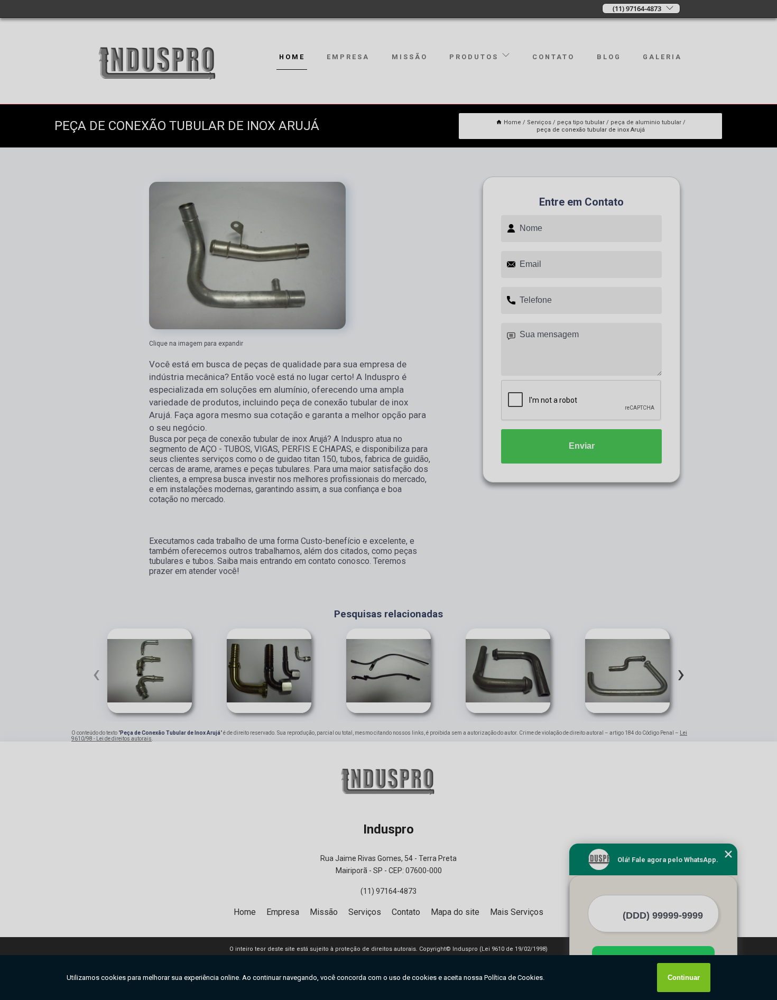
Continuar (684, 978)
